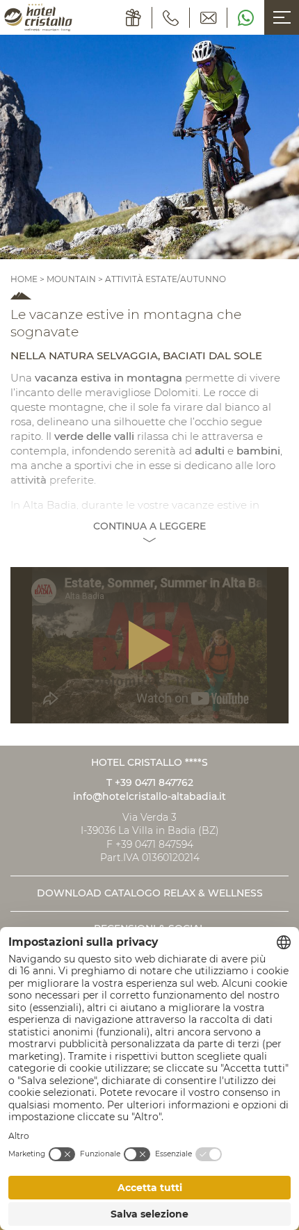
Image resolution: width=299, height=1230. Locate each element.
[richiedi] (208, 18)
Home (25, 279)
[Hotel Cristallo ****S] (38, 17)
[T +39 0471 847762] (171, 18)
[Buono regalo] (133, 17)
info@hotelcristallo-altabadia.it (149, 796)
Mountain (71, 279)
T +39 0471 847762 (149, 782)
